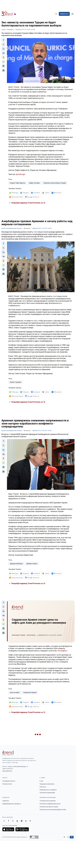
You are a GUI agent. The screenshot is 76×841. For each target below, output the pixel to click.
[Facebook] (8, 821)
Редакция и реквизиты (47, 784)
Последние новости (8, 781)
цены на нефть (15, 692)
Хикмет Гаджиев (15, 382)
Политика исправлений (47, 792)
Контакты (43, 787)
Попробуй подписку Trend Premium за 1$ (28, 203)
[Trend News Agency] (7, 752)
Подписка (5, 801)
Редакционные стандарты (48, 790)
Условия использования (48, 801)
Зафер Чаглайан (34, 183)
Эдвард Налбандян (16, 563)
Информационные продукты (11, 804)
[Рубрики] (72, 14)
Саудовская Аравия (29, 692)
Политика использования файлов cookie (53, 809)
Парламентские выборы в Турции (55, 183)
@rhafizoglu (20, 174)
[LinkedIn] (26, 821)
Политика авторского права (49, 806)
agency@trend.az (7, 771)
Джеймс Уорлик (31, 563)
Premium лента (7, 784)
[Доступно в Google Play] (22, 829)
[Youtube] (17, 821)
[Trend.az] (8, 14)
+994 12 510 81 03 (7, 768)
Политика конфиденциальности (50, 804)
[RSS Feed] (30, 821)
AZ (68, 837)
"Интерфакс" (62, 651)
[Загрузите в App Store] (8, 829)
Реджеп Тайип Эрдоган (17, 183)
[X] (13, 821)
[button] (3, 40)
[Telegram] (21, 821)
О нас (41, 781)
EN (64, 837)
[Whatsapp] (4, 821)
